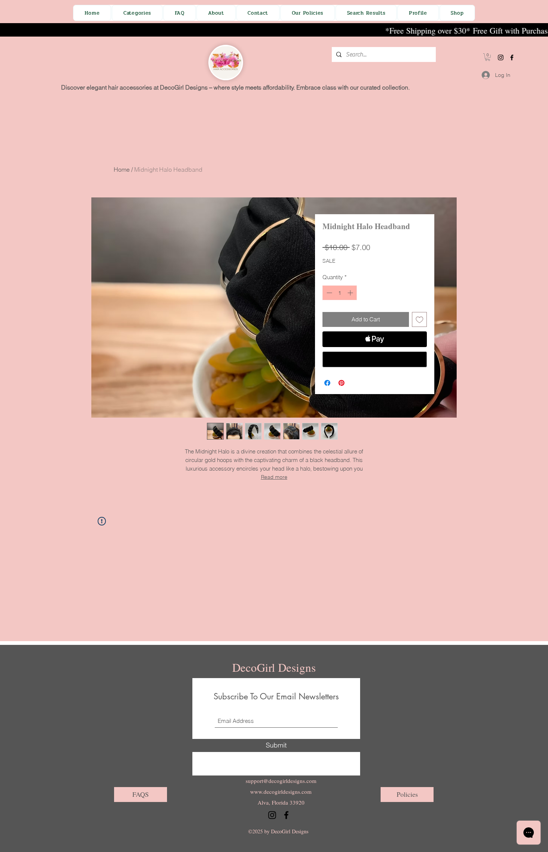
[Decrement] (329, 293)
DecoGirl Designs (274, 667)
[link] (487, 57)
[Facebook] (512, 57)
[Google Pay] (374, 359)
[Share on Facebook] (327, 382)
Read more (274, 477)
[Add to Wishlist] (419, 319)
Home (122, 169)
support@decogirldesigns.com (281, 780)
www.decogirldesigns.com (281, 791)
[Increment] (351, 293)
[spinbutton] (340, 293)
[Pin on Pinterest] (341, 382)
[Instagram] (500, 57)
